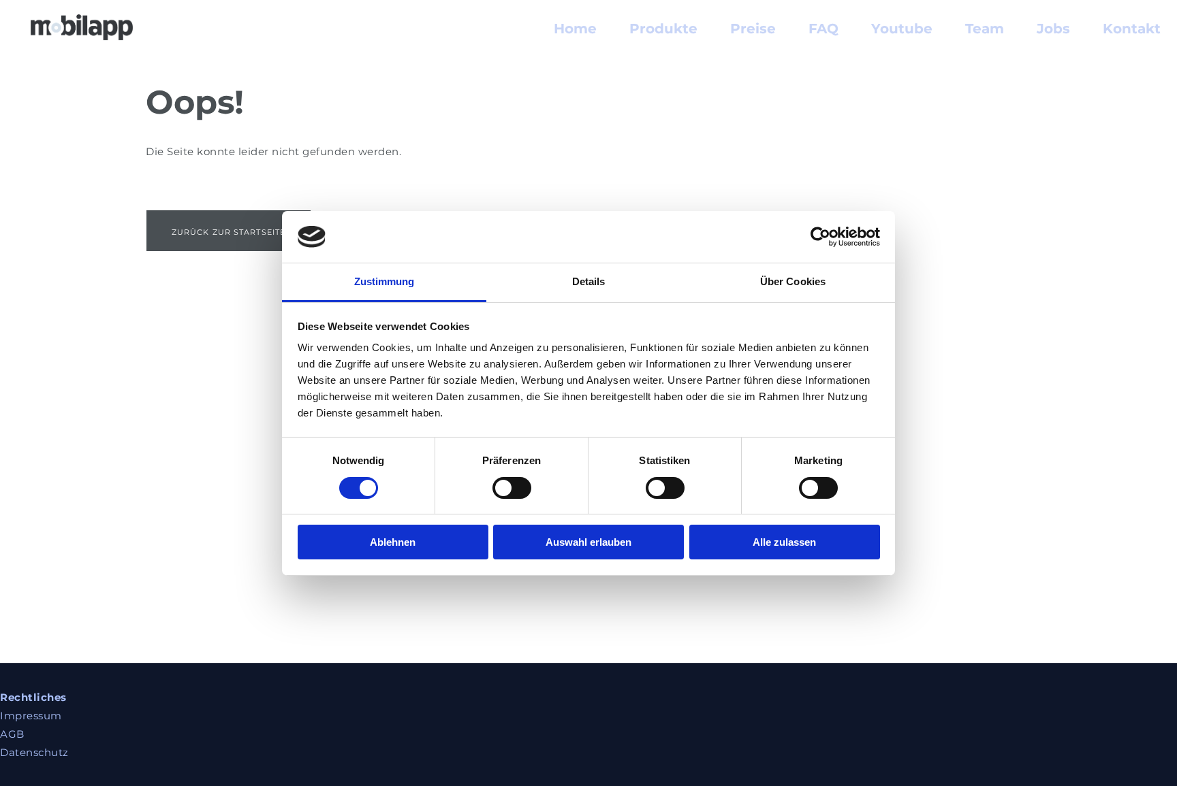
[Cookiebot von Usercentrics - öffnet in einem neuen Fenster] (820, 237)
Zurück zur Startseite (228, 232)
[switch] (511, 488)
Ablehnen (392, 542)
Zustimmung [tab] (384, 281)
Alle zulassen (784, 542)
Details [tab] (589, 281)
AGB (12, 733)
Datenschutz (34, 752)
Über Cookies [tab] (793, 281)
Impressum (31, 715)
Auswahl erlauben (588, 542)
